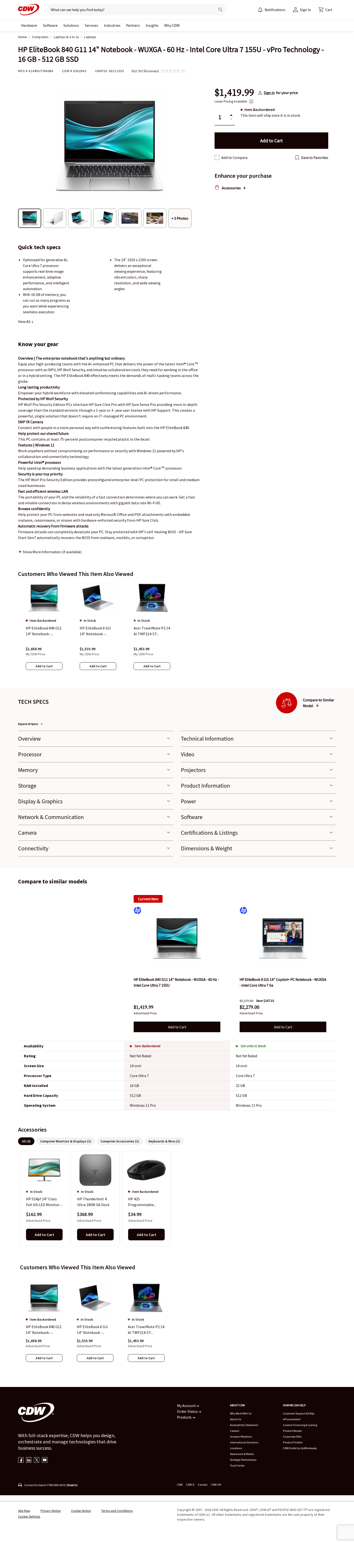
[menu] (271, 9)
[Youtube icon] (44, 1460)
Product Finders (292, 1442)
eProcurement (292, 1419)
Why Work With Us (241, 1413)
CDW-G (190, 1484)
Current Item (148, 898)
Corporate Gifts (292, 1436)
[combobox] (129, 9)
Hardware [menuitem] (29, 25)
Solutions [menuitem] (71, 25)
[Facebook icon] (21, 1460)
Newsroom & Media (242, 1454)
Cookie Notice (81, 1511)
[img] (177, 938)
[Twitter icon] (36, 1460)
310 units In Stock (253, 1046)
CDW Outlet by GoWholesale (300, 1448)
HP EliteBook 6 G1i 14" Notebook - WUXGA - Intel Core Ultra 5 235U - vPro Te (94, 1329)
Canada (202, 1484)
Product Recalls (292, 1431)
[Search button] (220, 10)
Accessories (231, 187)
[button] (325, 9)
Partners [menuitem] (133, 25)
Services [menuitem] (91, 25)
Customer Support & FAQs (299, 1413)
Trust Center (237, 1465)
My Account (186, 1405)
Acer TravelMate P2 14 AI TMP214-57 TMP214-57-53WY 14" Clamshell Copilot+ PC (146, 1329)
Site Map (24, 1511)
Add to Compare (234, 157)
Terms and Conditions (117, 1511)
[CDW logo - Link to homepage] (28, 9)
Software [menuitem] (50, 25)
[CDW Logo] (28, 9)
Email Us (72, 1485)
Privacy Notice (50, 1511)
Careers (234, 1431)
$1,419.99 (234, 92)
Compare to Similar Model (318, 702)
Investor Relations (241, 1436)
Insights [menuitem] (152, 25)
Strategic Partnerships (243, 1459)
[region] (177, 630)
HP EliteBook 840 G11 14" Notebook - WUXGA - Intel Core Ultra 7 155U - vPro (44, 1329)
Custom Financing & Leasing (300, 1425)
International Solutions (244, 1442)
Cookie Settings (29, 1516)
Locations (236, 1448)
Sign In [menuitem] (305, 9)
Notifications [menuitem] (275, 9)
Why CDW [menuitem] (172, 25)
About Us (235, 1419)
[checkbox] (217, 157)
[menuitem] (260, 9)
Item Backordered (147, 1046)
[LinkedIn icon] (29, 1460)
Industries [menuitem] (112, 25)
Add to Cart (177, 1026)
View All (24, 321)
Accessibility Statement (244, 1425)
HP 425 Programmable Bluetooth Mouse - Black (143, 1202)
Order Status (187, 1411)
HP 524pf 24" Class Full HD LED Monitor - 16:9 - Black (44, 1202)
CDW (180, 1484)
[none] (29, 25)
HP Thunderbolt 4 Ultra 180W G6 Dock (93, 1202)
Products (184, 1417)
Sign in (269, 92)
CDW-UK (216, 1484)
